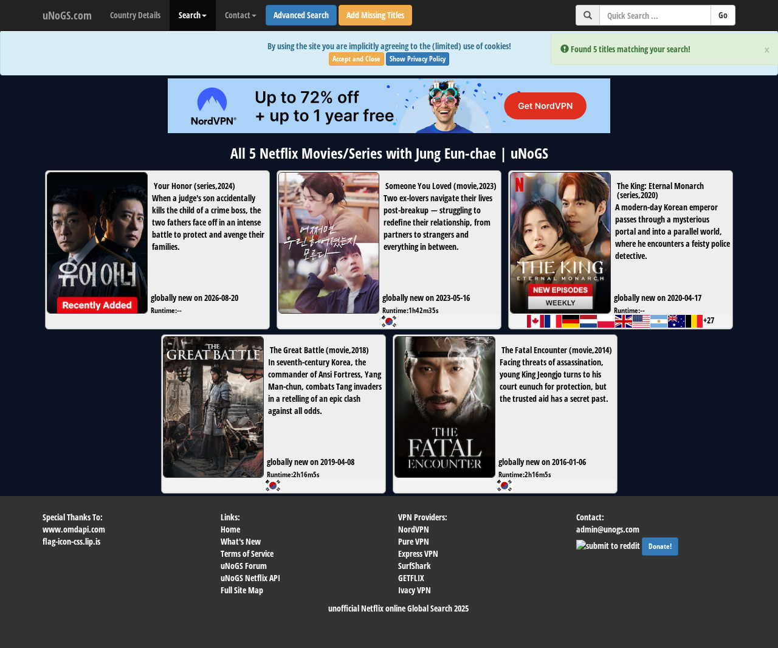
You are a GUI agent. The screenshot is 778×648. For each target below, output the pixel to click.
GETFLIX (411, 578)
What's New (241, 541)
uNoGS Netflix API (250, 578)
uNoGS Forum (244, 565)
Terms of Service (247, 553)
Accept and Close (356, 58)
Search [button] (190, 15)
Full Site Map (242, 590)
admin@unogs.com (607, 529)
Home (230, 529)
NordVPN (413, 529)
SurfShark (414, 565)
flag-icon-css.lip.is (71, 541)
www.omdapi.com (74, 529)
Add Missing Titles (375, 15)
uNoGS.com (67, 15)
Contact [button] (237, 15)
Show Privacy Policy (418, 58)
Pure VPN (413, 541)
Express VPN (418, 553)
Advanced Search (301, 15)
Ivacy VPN (414, 590)
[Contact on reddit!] (609, 544)
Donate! (660, 546)
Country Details (135, 15)
